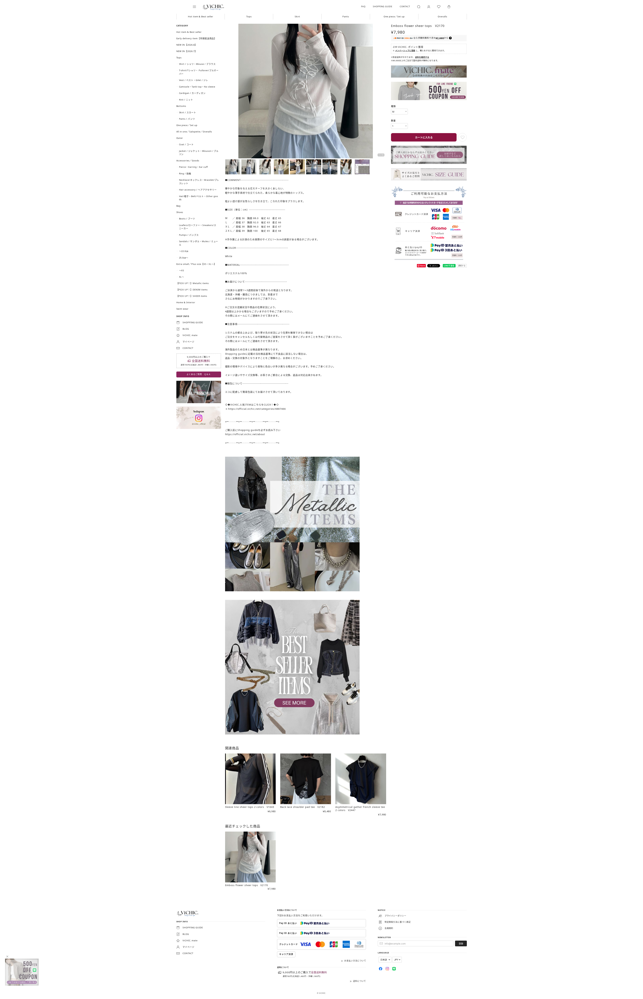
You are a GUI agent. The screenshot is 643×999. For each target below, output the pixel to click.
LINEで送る (449, 265)
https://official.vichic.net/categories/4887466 (257, 408)
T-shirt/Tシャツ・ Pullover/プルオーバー (199, 72)
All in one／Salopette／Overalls (194, 131)
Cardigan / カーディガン (192, 93)
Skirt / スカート (187, 112)
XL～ (181, 276)
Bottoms (181, 106)
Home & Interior (185, 302)
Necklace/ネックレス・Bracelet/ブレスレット (199, 181)
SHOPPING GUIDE (382, 6)
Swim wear (182, 308)
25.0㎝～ (183, 257)
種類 (393, 106)
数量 (393, 120)
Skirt (297, 16)
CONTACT (405, 6)
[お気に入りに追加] (462, 137)
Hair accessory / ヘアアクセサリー (198, 189)
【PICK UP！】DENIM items (192, 289)
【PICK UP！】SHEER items (191, 295)
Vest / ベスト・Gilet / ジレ (193, 80)
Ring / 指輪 (185, 173)
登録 (461, 943)
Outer (179, 137)
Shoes (179, 212)
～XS (181, 270)
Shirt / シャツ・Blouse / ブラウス (197, 63)
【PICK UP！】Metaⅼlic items (192, 283)
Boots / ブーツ (187, 218)
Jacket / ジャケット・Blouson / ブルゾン (199, 152)
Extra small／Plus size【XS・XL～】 (196, 264)
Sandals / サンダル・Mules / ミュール (198, 243)
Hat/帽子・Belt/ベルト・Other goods (198, 198)
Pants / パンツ (187, 118)
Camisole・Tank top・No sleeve (197, 86)
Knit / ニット (186, 99)
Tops (249, 16)
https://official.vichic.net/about (245, 434)
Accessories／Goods (187, 160)
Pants (345, 16)
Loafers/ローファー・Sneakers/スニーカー (197, 227)
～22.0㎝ (183, 251)
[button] (196, 7)
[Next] (383, 91)
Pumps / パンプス (189, 234)
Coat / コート (186, 144)
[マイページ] (429, 7)
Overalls (442, 16)
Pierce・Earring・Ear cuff (193, 166)
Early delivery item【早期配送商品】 (196, 38)
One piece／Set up (394, 16)
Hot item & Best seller (200, 16)
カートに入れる (424, 137)
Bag (178, 205)
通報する (461, 265)
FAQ (363, 6)
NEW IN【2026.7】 (186, 51)
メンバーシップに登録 (405, 50)
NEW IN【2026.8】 (186, 44)
